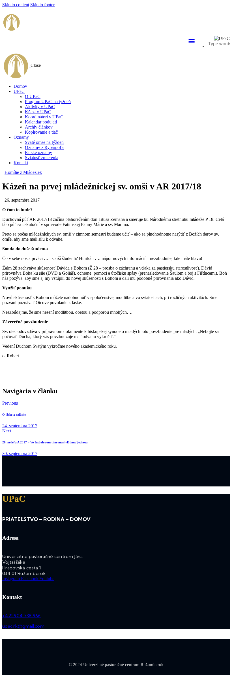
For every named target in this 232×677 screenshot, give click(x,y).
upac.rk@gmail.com (23, 626)
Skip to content (15, 4)
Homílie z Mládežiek (23, 172)
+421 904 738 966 (21, 615)
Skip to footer (42, 4)
